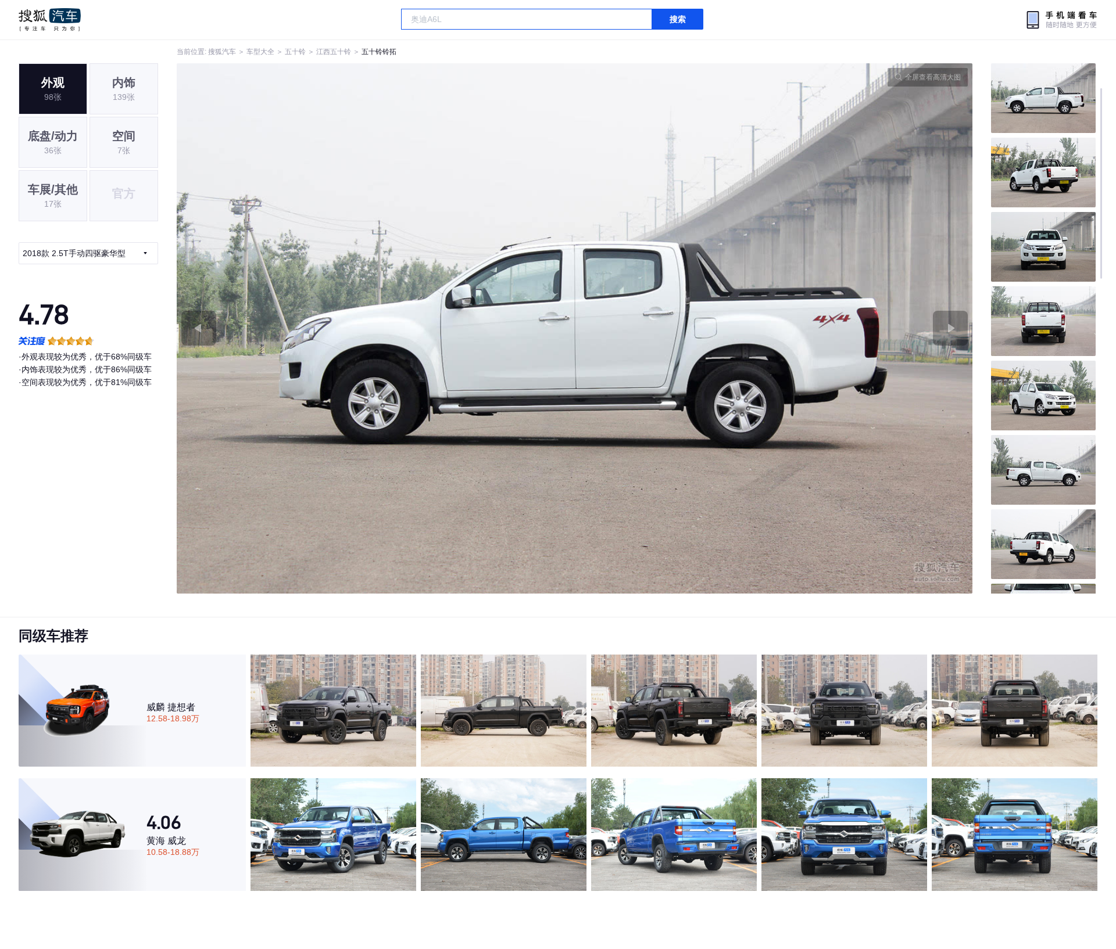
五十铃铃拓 (379, 52)
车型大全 (260, 52)
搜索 (678, 19)
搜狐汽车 (50, 19)
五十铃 (295, 52)
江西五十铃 (333, 52)
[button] (376, 328)
